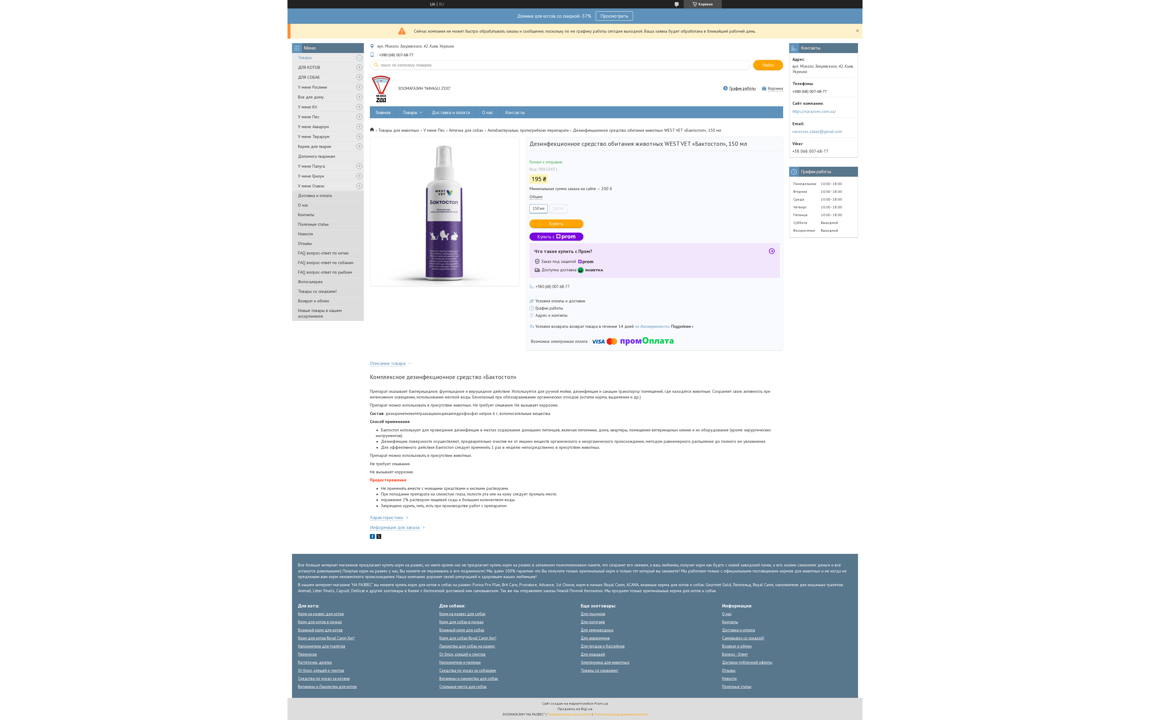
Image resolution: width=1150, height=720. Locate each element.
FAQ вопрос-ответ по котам (323, 253)
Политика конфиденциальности (621, 714)
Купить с (546, 237)
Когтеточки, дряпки (315, 662)
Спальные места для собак (463, 686)
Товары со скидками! (317, 291)
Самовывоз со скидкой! (743, 638)
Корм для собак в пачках (461, 621)
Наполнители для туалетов (321, 646)
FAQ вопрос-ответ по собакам (325, 262)
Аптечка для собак (466, 130)
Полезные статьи (313, 224)
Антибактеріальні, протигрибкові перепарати (528, 130)
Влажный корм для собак (461, 630)
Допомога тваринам (316, 156)
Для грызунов (593, 613)
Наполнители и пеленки (460, 662)
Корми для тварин (314, 146)
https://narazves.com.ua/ (814, 111)
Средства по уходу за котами (324, 678)
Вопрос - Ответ (735, 654)
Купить (556, 223)
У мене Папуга (311, 166)
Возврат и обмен (313, 301)
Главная (383, 112)
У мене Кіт (307, 107)
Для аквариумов (595, 638)
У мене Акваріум (313, 126)
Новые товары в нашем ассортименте (320, 313)
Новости (305, 234)
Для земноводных (597, 630)
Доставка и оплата (315, 195)
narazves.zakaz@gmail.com (817, 131)
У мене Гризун (311, 176)
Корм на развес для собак (462, 613)
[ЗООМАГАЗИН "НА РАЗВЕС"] (381, 89)
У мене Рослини (312, 87)
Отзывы (305, 243)
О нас (303, 205)
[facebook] (372, 537)
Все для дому (311, 97)
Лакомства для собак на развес (467, 646)
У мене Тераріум (313, 136)
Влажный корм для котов (320, 630)
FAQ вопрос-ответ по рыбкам (325, 272)
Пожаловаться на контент (569, 714)
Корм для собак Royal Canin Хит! (467, 638)
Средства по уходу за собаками (467, 670)
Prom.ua (601, 703)
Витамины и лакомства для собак (468, 678)
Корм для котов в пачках (320, 621)
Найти (768, 65)
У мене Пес (308, 116)
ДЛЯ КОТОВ (309, 67)
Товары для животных (398, 130)
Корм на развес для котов (321, 613)
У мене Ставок (311, 186)
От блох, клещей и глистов (321, 670)
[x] (378, 537)
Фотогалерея (310, 281)
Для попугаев (593, 621)
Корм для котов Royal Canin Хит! (326, 638)
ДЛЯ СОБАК (309, 77)
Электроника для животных (605, 662)
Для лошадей (593, 654)
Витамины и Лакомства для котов (327, 686)
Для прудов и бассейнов (603, 646)
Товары (305, 57)
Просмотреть (614, 16)
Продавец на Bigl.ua (575, 709)
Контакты (306, 214)
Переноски (307, 654)
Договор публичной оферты (747, 662)
